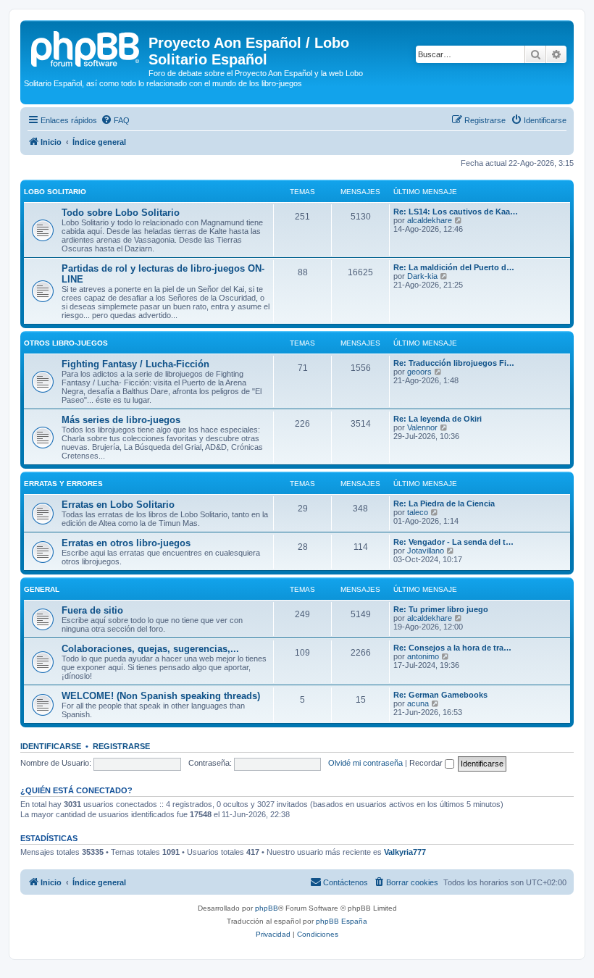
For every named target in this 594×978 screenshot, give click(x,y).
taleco (417, 512)
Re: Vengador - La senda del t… (453, 542)
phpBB (266, 908)
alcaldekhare (429, 220)
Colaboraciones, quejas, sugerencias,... (150, 648)
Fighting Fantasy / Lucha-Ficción (135, 364)
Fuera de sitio (92, 610)
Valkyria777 (405, 852)
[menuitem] (115, 120)
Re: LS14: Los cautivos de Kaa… (455, 211)
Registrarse (121, 746)
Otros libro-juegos (66, 343)
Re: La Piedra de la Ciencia (444, 503)
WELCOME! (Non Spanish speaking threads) (161, 695)
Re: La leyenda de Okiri (437, 418)
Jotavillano (425, 550)
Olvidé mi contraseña (365, 762)
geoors (419, 371)
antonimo (423, 656)
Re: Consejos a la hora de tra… (452, 647)
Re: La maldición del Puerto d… (453, 267)
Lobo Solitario (55, 192)
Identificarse (50, 746)
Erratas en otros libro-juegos (126, 543)
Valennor (422, 427)
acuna (418, 703)
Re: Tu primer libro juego (440, 609)
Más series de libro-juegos (121, 419)
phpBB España (341, 921)
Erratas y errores (63, 484)
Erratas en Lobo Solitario (118, 504)
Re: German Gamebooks (440, 694)
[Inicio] (86, 47)
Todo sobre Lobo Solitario (121, 212)
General (41, 589)
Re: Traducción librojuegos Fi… (453, 363)
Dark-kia (422, 276)
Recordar (427, 762)
